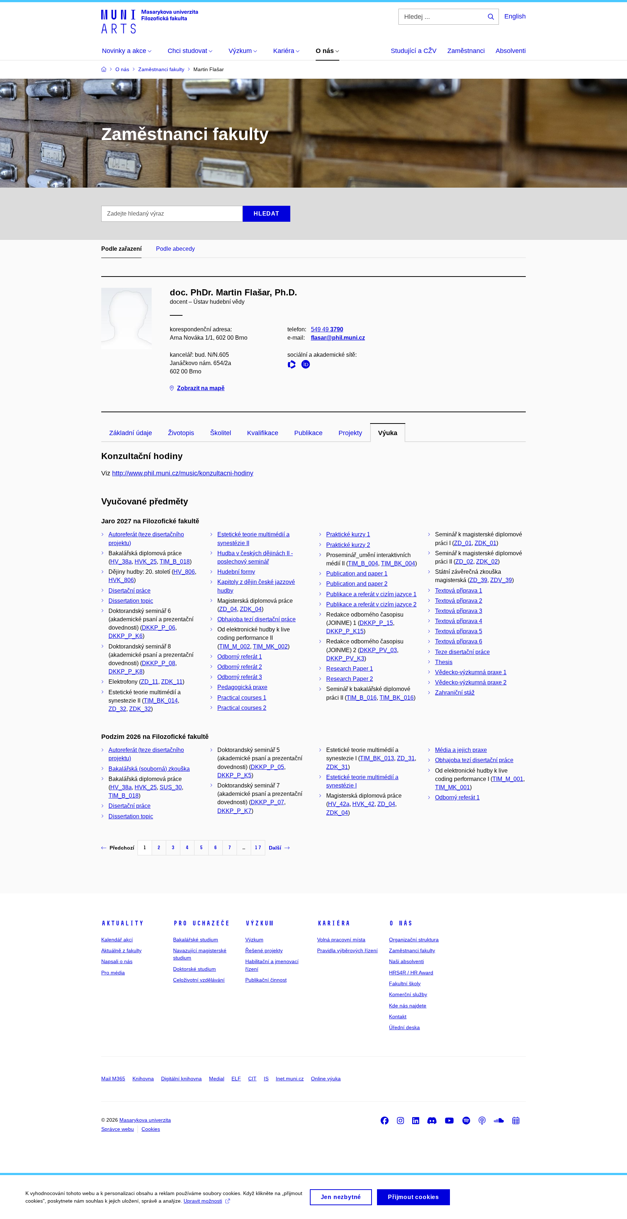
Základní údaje (130, 433)
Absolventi (511, 50)
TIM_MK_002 (270, 646)
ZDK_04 (251, 609)
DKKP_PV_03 (378, 650)
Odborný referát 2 (239, 667)
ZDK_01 (485, 543)
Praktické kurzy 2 (348, 545)
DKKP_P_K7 (234, 811)
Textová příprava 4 (458, 621)
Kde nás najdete (407, 1006)
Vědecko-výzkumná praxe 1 (471, 672)
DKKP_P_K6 (125, 636)
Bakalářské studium (195, 939)
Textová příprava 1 (458, 591)
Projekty (350, 433)
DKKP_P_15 (376, 623)
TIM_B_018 (175, 562)
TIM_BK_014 (161, 701)
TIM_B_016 (362, 698)
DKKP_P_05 (267, 767)
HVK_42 (363, 804)
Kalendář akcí (117, 939)
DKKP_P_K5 (234, 775)
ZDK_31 (337, 767)
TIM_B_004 (363, 563)
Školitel (220, 433)
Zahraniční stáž (455, 693)
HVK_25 (146, 562)
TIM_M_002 (234, 646)
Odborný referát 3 (239, 677)
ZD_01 (463, 543)
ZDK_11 (172, 682)
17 (258, 847)
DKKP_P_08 (158, 663)
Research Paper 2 (349, 679)
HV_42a (338, 804)
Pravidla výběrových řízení (347, 950)
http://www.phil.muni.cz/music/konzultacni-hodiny (182, 473)
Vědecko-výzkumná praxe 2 (471, 682)
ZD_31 (406, 758)
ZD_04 (228, 609)
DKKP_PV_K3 (345, 658)
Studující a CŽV (414, 50)
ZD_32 (117, 709)
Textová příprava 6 (458, 641)
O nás (401, 923)
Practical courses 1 (241, 698)
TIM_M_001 (507, 779)
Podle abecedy (175, 249)
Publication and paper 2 (357, 584)
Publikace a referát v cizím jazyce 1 (371, 594)
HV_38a (121, 562)
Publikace (308, 433)
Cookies (151, 1129)
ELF (236, 1078)
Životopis (181, 433)
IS (266, 1078)
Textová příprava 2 (458, 601)
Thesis (443, 662)
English (515, 16)
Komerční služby (408, 994)
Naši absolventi (406, 961)
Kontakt (397, 1016)
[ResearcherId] (293, 366)
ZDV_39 (501, 580)
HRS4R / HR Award (411, 972)
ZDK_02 (487, 562)
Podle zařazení (121, 249)
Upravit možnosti (203, 1201)
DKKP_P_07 (267, 802)
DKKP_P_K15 (345, 631)
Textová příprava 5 (458, 631)
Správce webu (117, 1129)
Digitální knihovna (181, 1078)
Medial (216, 1078)
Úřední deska (404, 1027)
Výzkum (259, 923)
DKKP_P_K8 (125, 671)
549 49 (327, 329)
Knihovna (143, 1078)
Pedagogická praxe (242, 687)
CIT (252, 1078)
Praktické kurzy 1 (348, 534)
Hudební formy (236, 572)
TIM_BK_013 (377, 758)
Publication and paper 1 (357, 573)
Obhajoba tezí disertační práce (256, 619)
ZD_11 (149, 682)
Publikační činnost (266, 980)
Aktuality (122, 923)
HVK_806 (121, 580)
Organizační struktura (414, 939)
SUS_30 (171, 787)
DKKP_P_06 (158, 628)
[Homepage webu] (149, 21)
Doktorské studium (194, 969)
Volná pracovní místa (341, 939)
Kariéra (333, 923)
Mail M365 (113, 1078)
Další (275, 848)
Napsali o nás (116, 961)
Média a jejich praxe (461, 750)
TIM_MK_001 (452, 787)
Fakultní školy (405, 983)
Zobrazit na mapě (201, 388)
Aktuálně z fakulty (121, 950)
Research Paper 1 (349, 669)
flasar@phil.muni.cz (338, 338)
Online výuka (326, 1078)
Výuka (387, 433)
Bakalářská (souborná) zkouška (149, 769)
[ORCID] (307, 366)
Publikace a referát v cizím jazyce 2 (371, 604)
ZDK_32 (140, 709)
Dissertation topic (130, 601)
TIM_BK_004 (398, 563)
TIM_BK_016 (397, 698)
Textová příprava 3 (458, 611)
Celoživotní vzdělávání (199, 980)
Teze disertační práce (462, 652)
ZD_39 (478, 580)
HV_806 (184, 572)
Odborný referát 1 (239, 657)
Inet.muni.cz (290, 1078)
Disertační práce (129, 591)
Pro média (113, 972)
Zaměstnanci (466, 50)
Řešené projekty (264, 950)
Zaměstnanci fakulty (412, 950)
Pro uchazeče (201, 923)
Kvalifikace (262, 433)
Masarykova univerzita (145, 1120)
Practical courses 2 (241, 708)
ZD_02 (464, 562)
